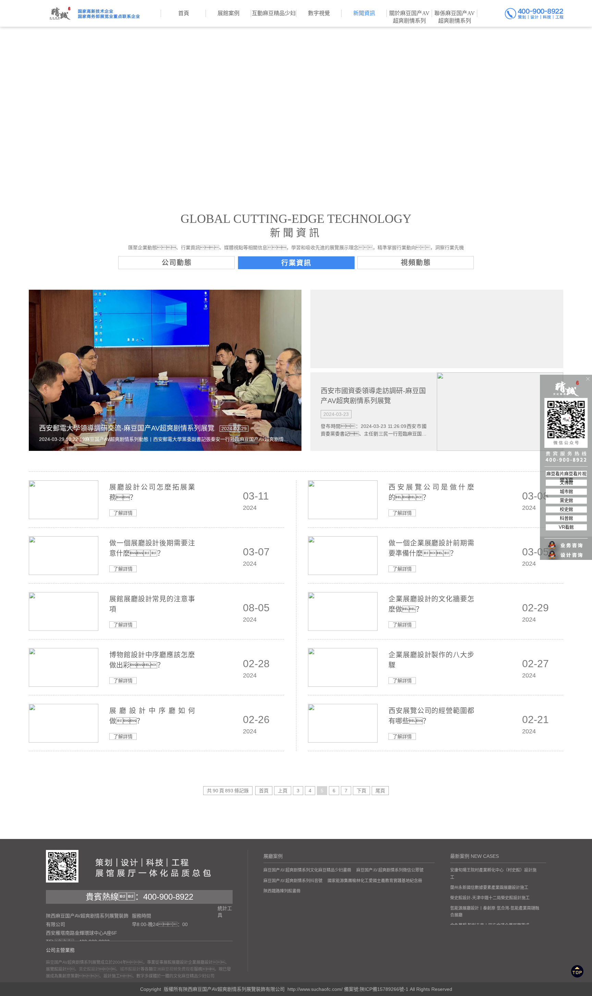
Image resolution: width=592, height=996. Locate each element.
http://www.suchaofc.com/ (315, 989)
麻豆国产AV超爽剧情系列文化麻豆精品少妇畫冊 (307, 870)
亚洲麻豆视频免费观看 (173, 969)
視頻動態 (416, 262)
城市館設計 (130, 969)
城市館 (566, 491)
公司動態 (177, 262)
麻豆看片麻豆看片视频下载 (566, 474)
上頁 (282, 790)
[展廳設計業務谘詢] (566, 531)
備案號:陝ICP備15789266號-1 (376, 989)
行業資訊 (296, 263)
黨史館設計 (89, 969)
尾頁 (380, 790)
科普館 (566, 518)
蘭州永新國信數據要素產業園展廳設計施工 (489, 887)
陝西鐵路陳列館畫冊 (281, 891)
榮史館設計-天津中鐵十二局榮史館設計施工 (490, 898)
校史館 (566, 509)
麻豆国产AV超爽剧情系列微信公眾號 (389, 870)
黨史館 (566, 500)
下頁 (361, 790)
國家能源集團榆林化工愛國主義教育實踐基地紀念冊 (375, 880)
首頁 (264, 790)
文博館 (566, 482)
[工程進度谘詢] (566, 550)
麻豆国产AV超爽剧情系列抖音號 (292, 880)
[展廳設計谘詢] (566, 541)
